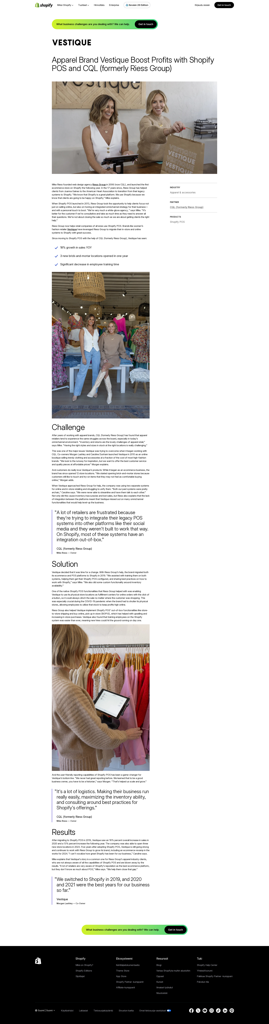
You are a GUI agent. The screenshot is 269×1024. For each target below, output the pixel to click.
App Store (121, 976)
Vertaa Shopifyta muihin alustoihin (173, 970)
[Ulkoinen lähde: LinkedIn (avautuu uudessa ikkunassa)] (225, 1010)
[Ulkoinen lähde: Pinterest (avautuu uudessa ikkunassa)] (231, 1010)
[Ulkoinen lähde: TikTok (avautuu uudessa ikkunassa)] (218, 1010)
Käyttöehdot (67, 1010)
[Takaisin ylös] (38, 960)
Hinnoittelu (99, 5)
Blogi (158, 965)
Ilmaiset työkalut (164, 987)
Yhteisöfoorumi (204, 970)
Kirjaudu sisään (202, 5)
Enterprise (114, 5)
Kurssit (159, 981)
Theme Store (122, 970)
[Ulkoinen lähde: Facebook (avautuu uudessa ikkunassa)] (191, 1010)
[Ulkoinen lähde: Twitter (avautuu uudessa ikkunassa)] (198, 1010)
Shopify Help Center (207, 965)
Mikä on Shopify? (84, 965)
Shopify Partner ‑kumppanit (129, 981)
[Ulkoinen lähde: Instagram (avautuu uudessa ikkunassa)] (211, 1010)
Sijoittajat (80, 976)
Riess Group (99, 184)
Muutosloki (161, 993)
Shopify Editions (84, 970)
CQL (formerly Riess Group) (186, 207)
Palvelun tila (203, 981)
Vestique (72, 229)
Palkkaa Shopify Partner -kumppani (214, 976)
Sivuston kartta (126, 1010)
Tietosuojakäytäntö (103, 1010)
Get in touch (224, 5)
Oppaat (160, 976)
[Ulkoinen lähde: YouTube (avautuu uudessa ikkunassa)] (205, 1010)
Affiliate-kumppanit (125, 987)
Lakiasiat (83, 1010)
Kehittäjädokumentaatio (128, 965)
